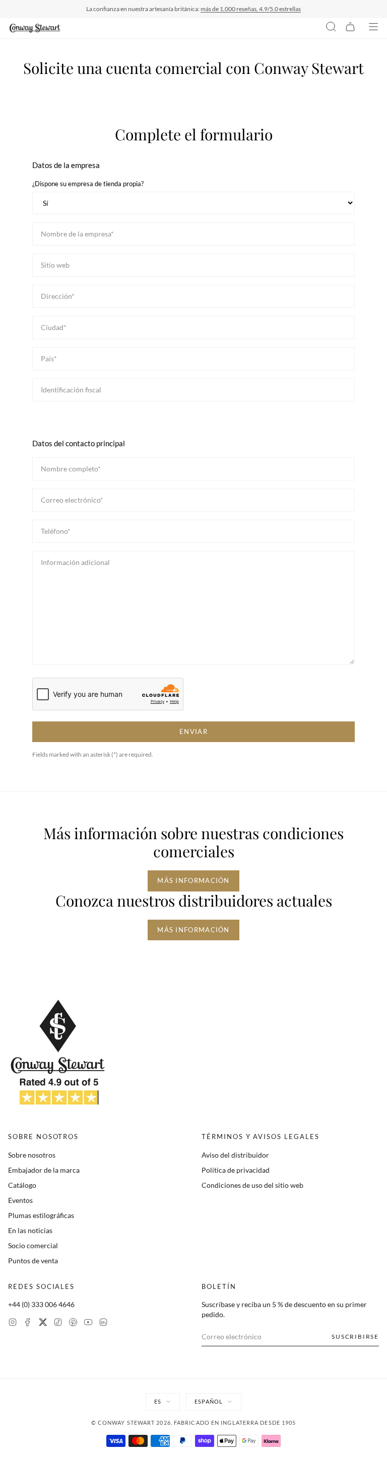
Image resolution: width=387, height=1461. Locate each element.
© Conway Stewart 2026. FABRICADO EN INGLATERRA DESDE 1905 (193, 1422)
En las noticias (30, 1230)
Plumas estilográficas (41, 1215)
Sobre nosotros (31, 1155)
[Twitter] (42, 1323)
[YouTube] (88, 1323)
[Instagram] (12, 1323)
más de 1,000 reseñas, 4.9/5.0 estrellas (251, 9)
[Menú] (373, 28)
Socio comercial (33, 1245)
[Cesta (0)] (350, 28)
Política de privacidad (236, 1170)
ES (157, 1401)
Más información (193, 880)
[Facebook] (27, 1323)
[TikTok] (57, 1323)
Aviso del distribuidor (235, 1155)
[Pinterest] (73, 1323)
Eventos (20, 1200)
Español (209, 1401)
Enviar (193, 731)
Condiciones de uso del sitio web (252, 1185)
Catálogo (22, 1185)
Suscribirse (355, 1336)
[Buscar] (331, 28)
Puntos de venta (33, 1260)
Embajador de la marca (44, 1170)
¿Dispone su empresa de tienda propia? (88, 184)
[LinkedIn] (103, 1323)
